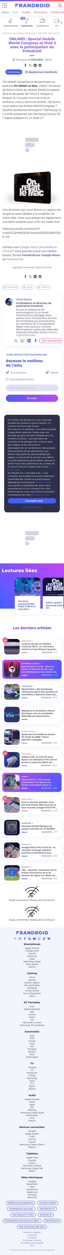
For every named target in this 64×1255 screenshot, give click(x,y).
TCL (32, 1083)
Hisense (32, 1067)
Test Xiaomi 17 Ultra (23, 1214)
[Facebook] (25, 938)
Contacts (32, 1237)
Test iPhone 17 (47, 1208)
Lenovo (32, 1014)
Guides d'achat (28, 731)
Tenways (32, 1194)
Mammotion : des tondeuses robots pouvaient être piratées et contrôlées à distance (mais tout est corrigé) (39, 692)
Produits (25, 844)
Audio (32, 1095)
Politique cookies (41, 494)
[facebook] (35, 340)
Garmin (32, 1139)
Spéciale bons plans (22, 379)
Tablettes (32, 1153)
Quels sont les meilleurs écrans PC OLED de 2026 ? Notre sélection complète (38, 737)
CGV (32, 1245)
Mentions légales (32, 1232)
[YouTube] (34, 938)
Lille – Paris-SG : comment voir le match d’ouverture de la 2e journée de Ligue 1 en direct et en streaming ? (39, 873)
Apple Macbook (32, 1009)
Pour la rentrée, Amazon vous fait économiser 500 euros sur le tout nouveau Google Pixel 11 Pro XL (39, 805)
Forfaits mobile (47, 1202)
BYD (32, 1038)
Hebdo (53, 372)
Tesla (32, 1054)
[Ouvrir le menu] (4, 5)
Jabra (32, 1104)
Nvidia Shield (32, 990)
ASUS (32, 977)
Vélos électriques (32, 1177)
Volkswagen (32, 1057)
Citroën (32, 1041)
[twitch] (22, 340)
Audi (32, 1035)
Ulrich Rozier (24, 299)
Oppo (32, 958)
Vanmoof (32, 1197)
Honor (32, 1017)
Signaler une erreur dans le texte (32, 267)
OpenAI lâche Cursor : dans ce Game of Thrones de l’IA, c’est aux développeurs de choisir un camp (38, 669)
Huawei (32, 953)
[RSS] (29, 938)
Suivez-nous (13, 72)
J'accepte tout (34, 500)
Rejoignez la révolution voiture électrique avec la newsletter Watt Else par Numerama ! (38, 713)
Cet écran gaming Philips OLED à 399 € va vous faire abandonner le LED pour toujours (27, 605)
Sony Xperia (32, 964)
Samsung (32, 1078)
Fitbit (32, 1136)
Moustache (32, 1189)
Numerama (14, 259)
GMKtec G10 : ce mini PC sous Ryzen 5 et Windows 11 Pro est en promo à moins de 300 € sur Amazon (39, 760)
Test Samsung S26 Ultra (32, 1226)
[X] (15, 938)
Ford (32, 1043)
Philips (32, 1075)
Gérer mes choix (32, 507)
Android (12, 287)
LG (32, 1070)
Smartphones (32, 944)
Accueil (6, 33)
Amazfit (32, 1131)
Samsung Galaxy (32, 961)
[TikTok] (44, 938)
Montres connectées (32, 1127)
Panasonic (32, 1072)
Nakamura (32, 1192)
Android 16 (45, 1214)
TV (32, 1063)
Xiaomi (32, 966)
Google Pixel (32, 950)
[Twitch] (39, 938)
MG (32, 1046)
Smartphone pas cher (21, 1208)
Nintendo (32, 988)
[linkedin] (29, 340)
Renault (32, 1051)
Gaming (32, 973)
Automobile (32, 1031)
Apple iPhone (32, 948)
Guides (26, 12)
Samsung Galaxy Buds (32, 1112)
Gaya (32, 1186)
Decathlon (32, 1184)
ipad (29, 287)
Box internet (52, 1220)
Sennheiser (32, 1115)
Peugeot (32, 1049)
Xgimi (32, 1086)
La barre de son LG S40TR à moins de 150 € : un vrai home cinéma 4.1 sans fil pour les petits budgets (39, 647)
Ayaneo (32, 980)
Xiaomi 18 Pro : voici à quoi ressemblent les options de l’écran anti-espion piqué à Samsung (36, 782)
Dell (32, 1011)
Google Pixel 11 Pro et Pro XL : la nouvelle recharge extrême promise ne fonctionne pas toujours (38, 850)
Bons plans (40, 12)
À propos (32, 1235)
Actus (5, 12)
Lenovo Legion (32, 982)
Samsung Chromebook (32, 1025)
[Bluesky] (49, 938)
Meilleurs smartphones (20, 1202)
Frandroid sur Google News (41, 255)
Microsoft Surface (32, 1022)
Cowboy (32, 1181)
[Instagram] (20, 938)
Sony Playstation (32, 993)
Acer (32, 1006)
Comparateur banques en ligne (22, 1220)
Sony (32, 1080)
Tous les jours (18, 372)
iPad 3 (45, 287)
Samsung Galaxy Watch (32, 1144)
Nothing (32, 1110)
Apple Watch (32, 1133)
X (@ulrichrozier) (26, 335)
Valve (32, 996)
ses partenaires (43, 482)
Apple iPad (32, 1157)
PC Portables (32, 1002)
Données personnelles (32, 1243)
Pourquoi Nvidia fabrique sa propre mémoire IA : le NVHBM (38, 827)
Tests (15, 12)
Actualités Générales (24, 33)
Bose (32, 1102)
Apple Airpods (32, 1099)
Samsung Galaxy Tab (32, 1168)
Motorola (32, 956)
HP (32, 1019)
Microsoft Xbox (32, 985)
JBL (32, 1107)
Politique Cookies (32, 1240)
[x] (16, 340)
